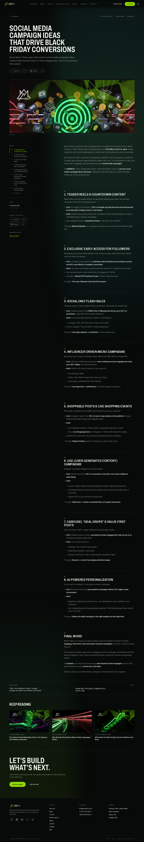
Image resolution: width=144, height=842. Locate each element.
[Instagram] (11, 819)
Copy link (16, 71)
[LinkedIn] (17, 819)
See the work (34, 784)
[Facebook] (22, 819)
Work (42, 4)
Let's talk (130, 4)
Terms (113, 838)
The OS (50, 4)
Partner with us (63, 4)
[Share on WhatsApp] (42, 71)
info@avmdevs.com (85, 808)
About (74, 4)
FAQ (50, 830)
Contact (93, 4)
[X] (27, 819)
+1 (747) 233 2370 (85, 811)
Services (34, 4)
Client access (117, 4)
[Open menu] (138, 4)
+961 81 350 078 (84, 814)
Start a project (14, 236)
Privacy (107, 838)
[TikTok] (33, 819)
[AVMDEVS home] (10, 4)
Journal (83, 4)
